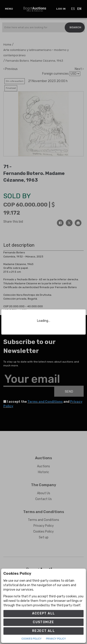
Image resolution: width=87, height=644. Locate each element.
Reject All (43, 631)
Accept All (43, 613)
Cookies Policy (31, 638)
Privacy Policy (56, 638)
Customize (43, 622)
